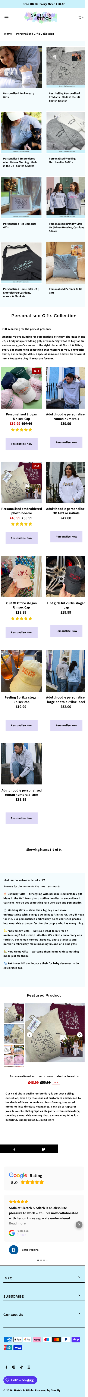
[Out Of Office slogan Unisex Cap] (21, 576)
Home (8, 33)
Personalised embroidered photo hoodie (44, 1076)
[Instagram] (13, 1368)
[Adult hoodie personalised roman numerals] (66, 388)
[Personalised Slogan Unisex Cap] (21, 388)
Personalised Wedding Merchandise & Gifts (62, 160)
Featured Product (44, 995)
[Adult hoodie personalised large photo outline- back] (66, 671)
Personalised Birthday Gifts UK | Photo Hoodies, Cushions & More (66, 227)
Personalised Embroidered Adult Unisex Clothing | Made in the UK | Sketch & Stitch (20, 162)
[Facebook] (6, 1368)
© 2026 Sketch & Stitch (18, 1390)
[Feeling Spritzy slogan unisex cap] (21, 671)
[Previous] (29, 1034)
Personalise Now (21, 444)
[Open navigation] (11, 17)
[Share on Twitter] (43, 1148)
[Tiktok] (21, 1368)
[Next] (79, 1034)
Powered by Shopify (47, 1390)
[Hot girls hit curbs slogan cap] (66, 576)
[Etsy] (29, 1368)
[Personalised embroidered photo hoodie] (21, 482)
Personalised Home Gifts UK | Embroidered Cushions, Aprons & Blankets (20, 292)
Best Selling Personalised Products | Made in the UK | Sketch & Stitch (65, 97)
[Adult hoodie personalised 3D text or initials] (66, 482)
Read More (47, 1120)
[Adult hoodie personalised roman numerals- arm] (21, 764)
